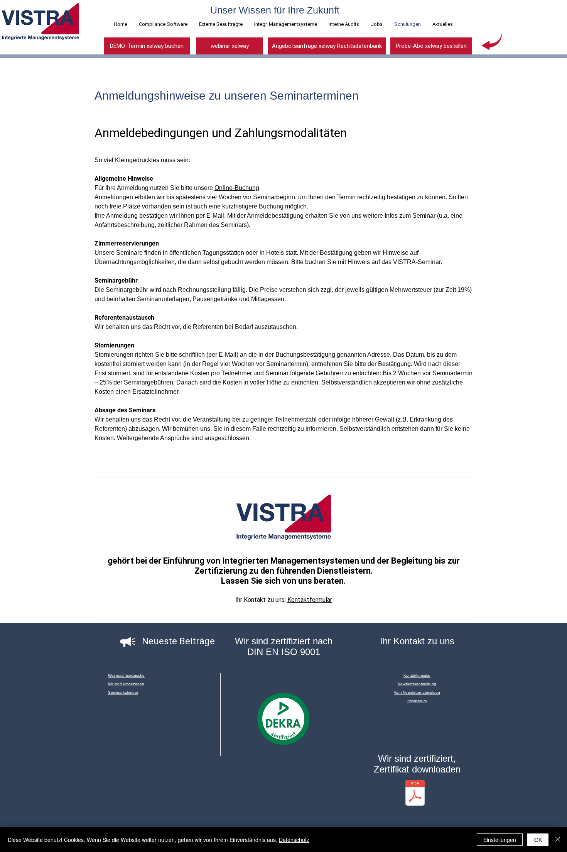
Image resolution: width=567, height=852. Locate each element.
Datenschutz (294, 840)
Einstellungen (499, 840)
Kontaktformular (309, 599)
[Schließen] (557, 839)
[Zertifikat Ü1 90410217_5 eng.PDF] (415, 793)
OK (538, 840)
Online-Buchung (236, 188)
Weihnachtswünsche (126, 675)
